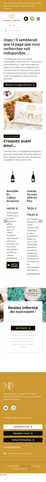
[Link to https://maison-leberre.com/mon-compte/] (26, 19)
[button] (5, 221)
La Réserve (11, 193)
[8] (33, 171)
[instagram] (13, 408)
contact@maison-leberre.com (20, 453)
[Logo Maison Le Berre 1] (12, 15)
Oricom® (31, 469)
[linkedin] (6, 408)
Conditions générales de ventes (17, 417)
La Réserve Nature (32, 194)
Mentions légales (25, 466)
